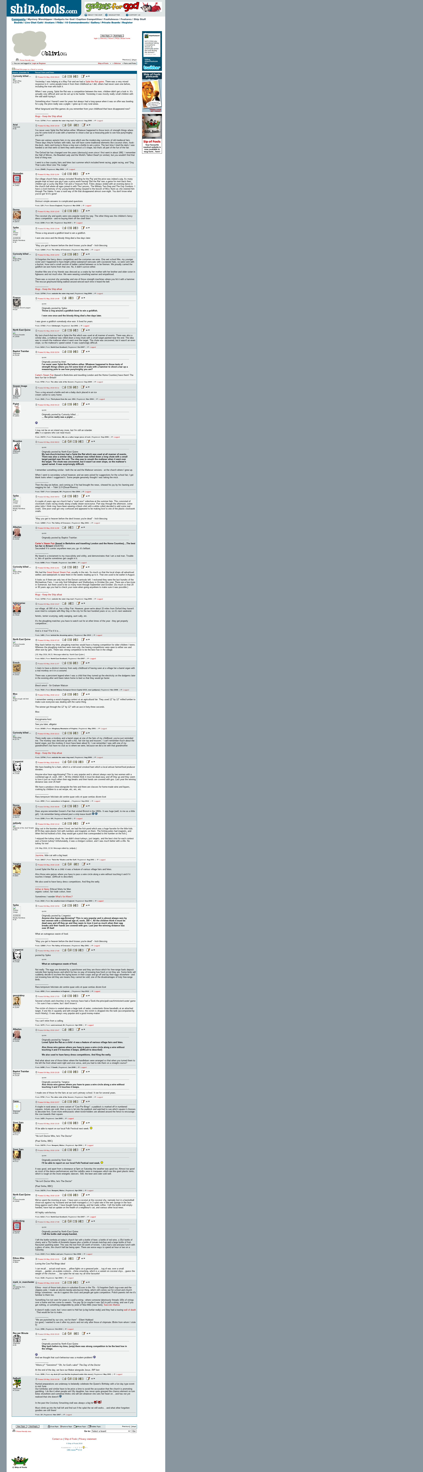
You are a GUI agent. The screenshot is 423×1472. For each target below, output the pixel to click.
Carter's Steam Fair (44, 375)
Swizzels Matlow (112, 1305)
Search (111, 38)
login (96, 38)
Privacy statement (87, 1439)
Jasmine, (39, 855)
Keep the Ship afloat (52, 116)
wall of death (130, 1310)
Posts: (40, 121)
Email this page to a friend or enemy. (29, 69)
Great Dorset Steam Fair (58, 572)
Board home (125, 38)
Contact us (57, 1439)
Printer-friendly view (26, 60)
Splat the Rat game (94, 81)
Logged (100, 121)
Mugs (37, 116)
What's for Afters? (64, 896)
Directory (103, 38)
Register (42, 63)
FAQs (117, 38)
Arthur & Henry (42, 889)
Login (34, 63)
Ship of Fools (70, 1439)
